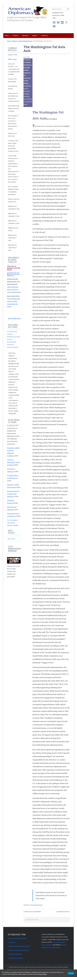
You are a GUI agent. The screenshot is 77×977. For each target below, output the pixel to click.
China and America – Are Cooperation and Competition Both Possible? (14, 69)
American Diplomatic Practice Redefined (13, 462)
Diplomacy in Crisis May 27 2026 (12, 237)
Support (34, 35)
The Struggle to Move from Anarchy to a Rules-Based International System (13, 122)
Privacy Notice (43, 974)
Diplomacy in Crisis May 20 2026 (12, 247)
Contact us (44, 35)
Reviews (14, 41)
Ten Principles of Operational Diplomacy (12, 522)
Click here (10, 566)
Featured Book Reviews (25, 41)
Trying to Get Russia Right (12, 80)
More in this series (14, 318)
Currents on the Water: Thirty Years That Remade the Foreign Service (13, 146)
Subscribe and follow (15, 954)
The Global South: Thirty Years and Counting (13, 108)
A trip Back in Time (62, 911)
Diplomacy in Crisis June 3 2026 (13, 222)
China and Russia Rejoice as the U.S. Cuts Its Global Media (14, 289)
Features (15, 35)
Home (9, 41)
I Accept (71, 973)
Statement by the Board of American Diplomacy (13, 274)
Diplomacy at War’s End (12, 135)
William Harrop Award (13, 229)
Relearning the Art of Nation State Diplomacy (13, 493)
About (7, 35)
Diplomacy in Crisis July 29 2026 (14, 207)
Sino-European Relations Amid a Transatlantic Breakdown (13, 190)
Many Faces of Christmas (33, 911)
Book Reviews (11, 342)
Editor (54, 18)
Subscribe (25, 35)
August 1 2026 (12, 55)
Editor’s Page (12, 59)
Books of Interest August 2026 (13, 200)
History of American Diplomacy (18, 950)
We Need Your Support (15, 958)
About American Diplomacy (17, 938)
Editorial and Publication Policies (19, 946)
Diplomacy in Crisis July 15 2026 (14, 215)
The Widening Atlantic (12, 87)
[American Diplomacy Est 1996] (27, 10)
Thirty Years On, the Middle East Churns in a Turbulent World (13, 97)
